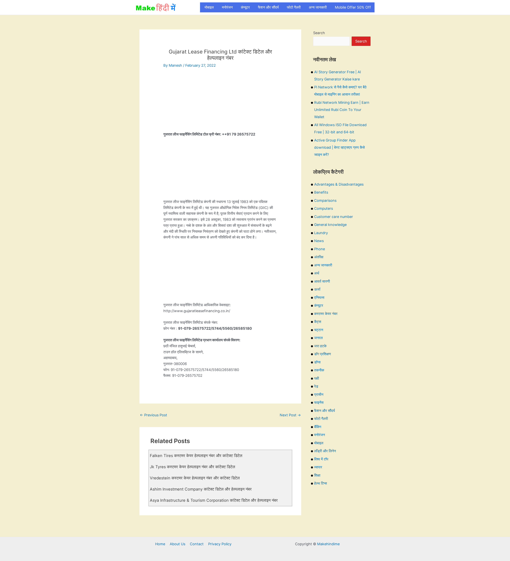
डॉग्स (317, 362)
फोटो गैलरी (294, 7)
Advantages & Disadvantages (339, 184)
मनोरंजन (227, 7)
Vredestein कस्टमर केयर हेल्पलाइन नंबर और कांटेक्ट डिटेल (195, 478)
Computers (323, 208)
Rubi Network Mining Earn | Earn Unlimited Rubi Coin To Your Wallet (341, 109)
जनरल (318, 338)
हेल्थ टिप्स (320, 483)
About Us (177, 544)
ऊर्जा (317, 289)
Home (160, 544)
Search (319, 33)
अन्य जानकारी (318, 7)
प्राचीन (318, 394)
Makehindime (328, 544)
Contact (197, 544)
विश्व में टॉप (321, 459)
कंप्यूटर (245, 7)
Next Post (290, 415)
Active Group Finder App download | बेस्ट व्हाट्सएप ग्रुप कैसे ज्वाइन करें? (339, 147)
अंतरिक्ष (318, 257)
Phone (319, 249)
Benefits (321, 192)
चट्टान (318, 330)
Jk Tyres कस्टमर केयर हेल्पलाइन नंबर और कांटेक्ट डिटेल (192, 466)
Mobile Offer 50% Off (353, 7)
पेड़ (316, 386)
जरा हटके (320, 346)
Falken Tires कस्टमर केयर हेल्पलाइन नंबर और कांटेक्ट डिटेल (196, 455)
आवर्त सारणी (322, 281)
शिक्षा (317, 475)
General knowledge (330, 225)
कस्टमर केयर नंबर (325, 314)
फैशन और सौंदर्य (268, 7)
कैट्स (317, 322)
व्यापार (318, 467)
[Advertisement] (220, 103)
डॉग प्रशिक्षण (322, 354)
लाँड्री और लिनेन (325, 451)
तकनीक (319, 370)
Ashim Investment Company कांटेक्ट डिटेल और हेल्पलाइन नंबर (201, 489)
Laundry (321, 233)
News (319, 241)
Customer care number (333, 217)
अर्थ (316, 273)
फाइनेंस (319, 402)
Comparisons (325, 200)
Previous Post (153, 415)
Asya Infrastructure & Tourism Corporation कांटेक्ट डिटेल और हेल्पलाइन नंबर (214, 500)
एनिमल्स (319, 297)
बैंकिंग (317, 427)
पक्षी (316, 378)
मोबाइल (209, 7)
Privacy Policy (219, 544)
